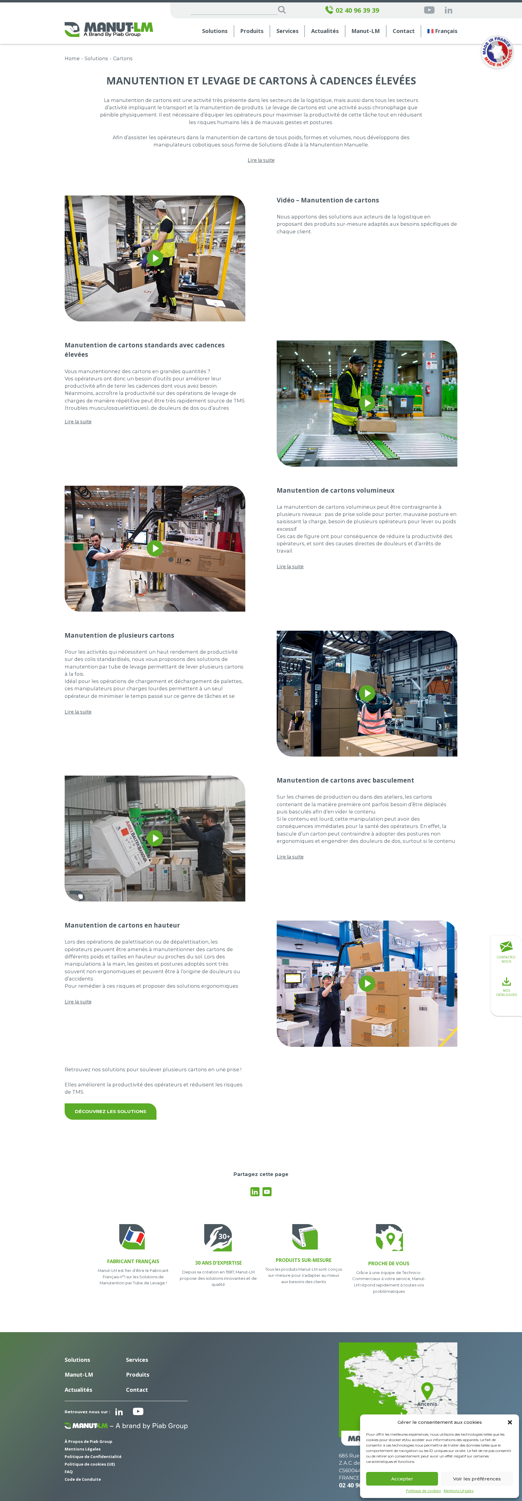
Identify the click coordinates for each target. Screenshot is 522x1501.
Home (72, 58)
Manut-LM (79, 1374)
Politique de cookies (423, 1491)
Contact (404, 31)
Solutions (214, 31)
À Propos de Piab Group (88, 1441)
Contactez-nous (506, 959)
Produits (251, 31)
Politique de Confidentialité (93, 1456)
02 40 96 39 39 (357, 10)
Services (137, 1359)
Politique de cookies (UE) (90, 1464)
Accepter (402, 1479)
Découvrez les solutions (110, 1111)
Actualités (325, 31)
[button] (510, 1422)
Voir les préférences (477, 1479)
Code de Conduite (83, 1479)
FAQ (69, 1471)
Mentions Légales (458, 1491)
